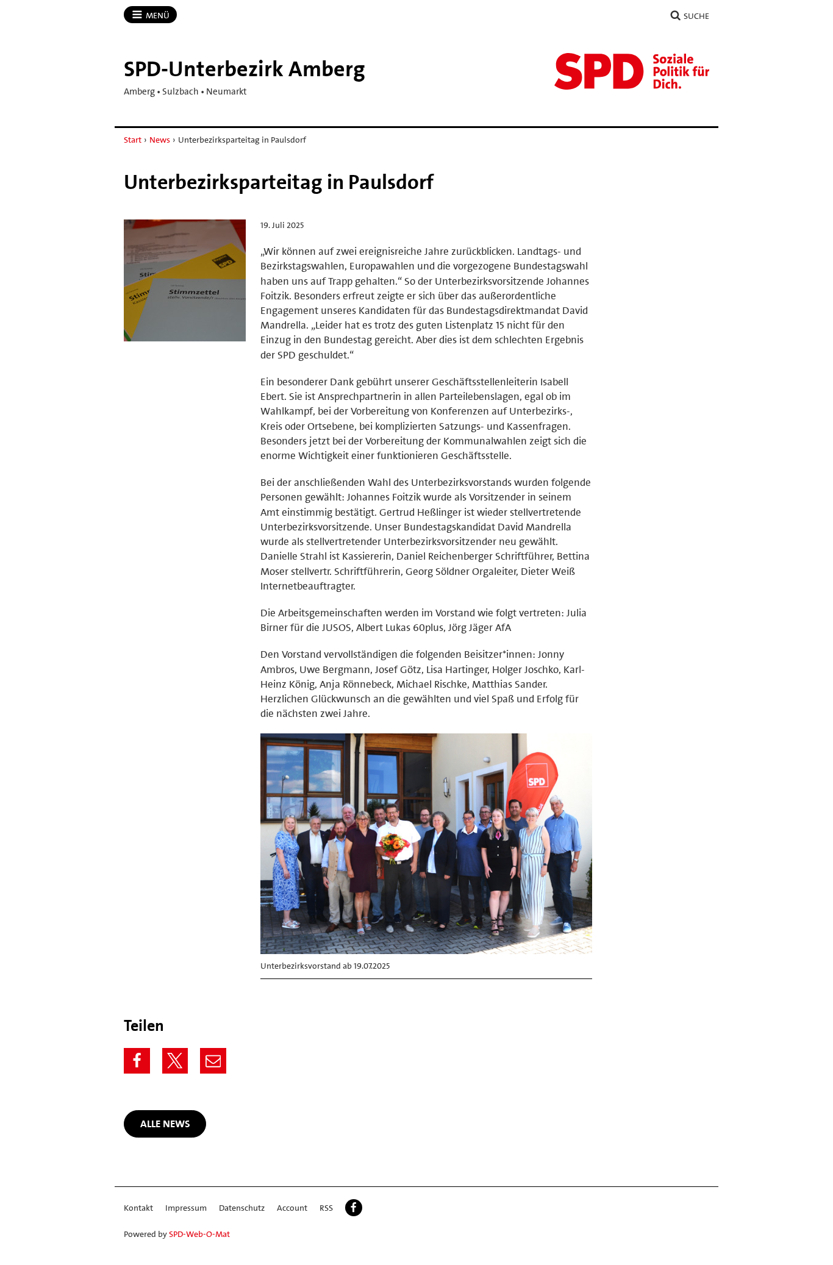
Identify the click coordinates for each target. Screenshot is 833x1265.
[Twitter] (175, 1061)
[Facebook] (137, 1061)
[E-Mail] (213, 1061)
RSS (326, 1207)
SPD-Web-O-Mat (199, 1233)
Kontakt (138, 1207)
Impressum (186, 1207)
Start (132, 139)
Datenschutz (242, 1207)
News (159, 139)
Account (292, 1207)
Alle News (165, 1123)
